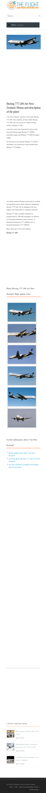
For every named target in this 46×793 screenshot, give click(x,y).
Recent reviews (33, 789)
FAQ (16, 787)
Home (11, 787)
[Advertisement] (23, 74)
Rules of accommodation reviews (28, 787)
